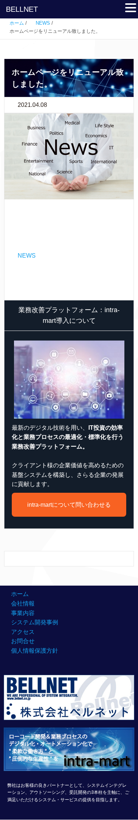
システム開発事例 (34, 622)
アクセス (23, 631)
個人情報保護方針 (34, 650)
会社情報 (23, 603)
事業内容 (23, 613)
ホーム (20, 593)
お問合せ (23, 641)
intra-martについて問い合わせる (69, 505)
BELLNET (22, 9)
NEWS (27, 255)
